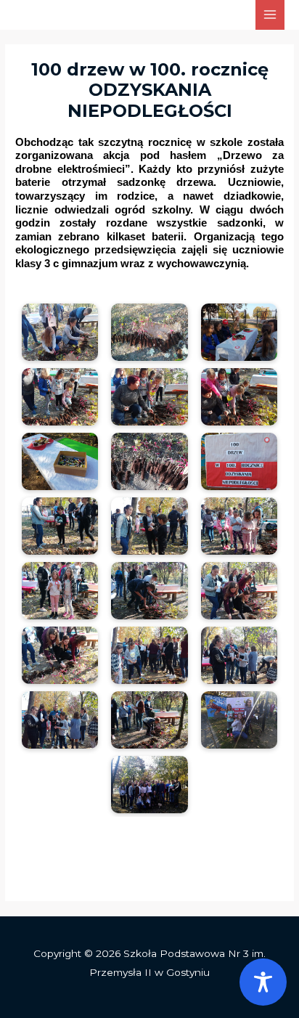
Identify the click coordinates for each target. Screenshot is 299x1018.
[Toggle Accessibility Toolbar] (263, 982)
